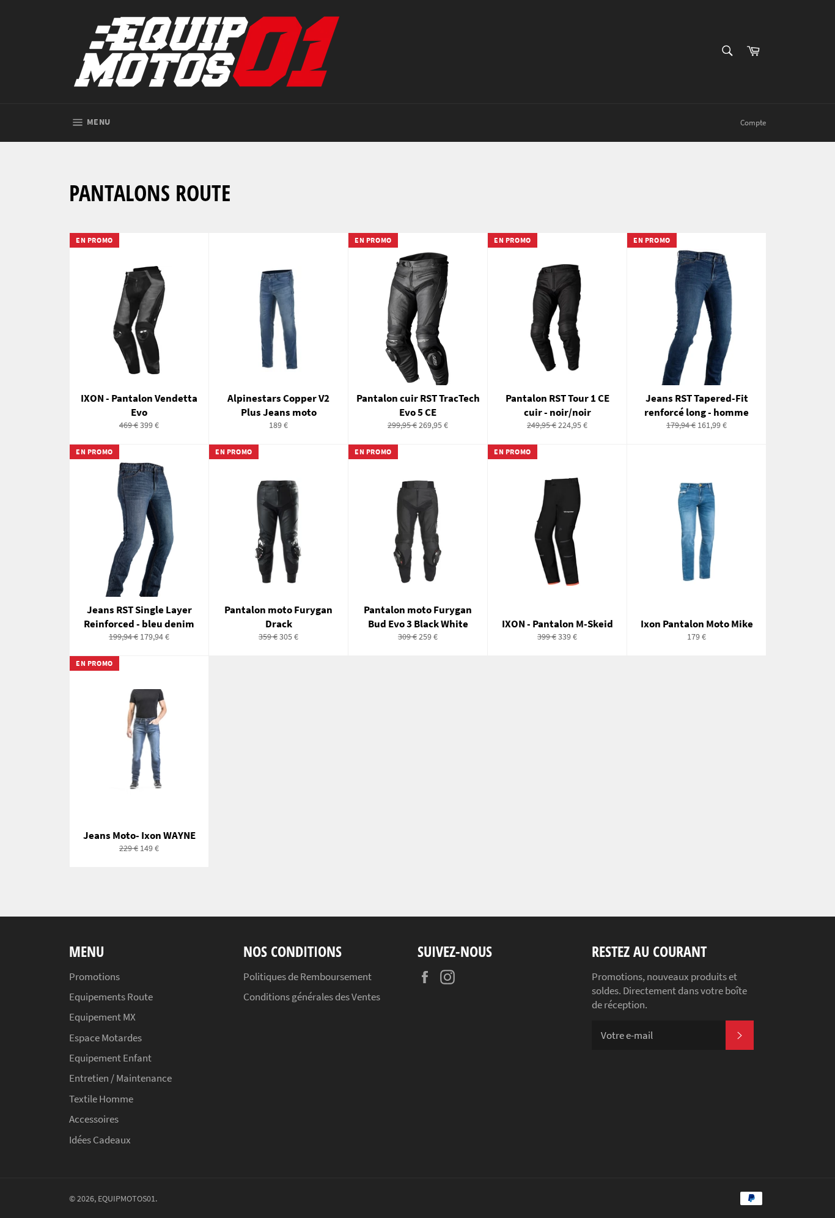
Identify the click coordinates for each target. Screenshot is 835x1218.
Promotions (94, 976)
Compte (753, 122)
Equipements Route (111, 996)
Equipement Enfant (110, 1058)
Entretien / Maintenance (120, 1078)
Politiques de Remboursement (307, 976)
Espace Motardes (105, 1037)
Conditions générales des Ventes (311, 996)
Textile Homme (101, 1098)
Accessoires (94, 1119)
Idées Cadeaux (100, 1139)
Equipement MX (102, 1017)
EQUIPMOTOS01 (126, 1199)
